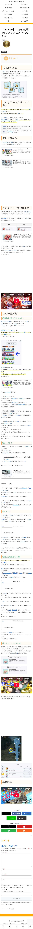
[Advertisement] (16, 187)
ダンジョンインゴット (11, 250)
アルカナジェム (5, 117)
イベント (3, 515)
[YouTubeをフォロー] (24, 826)
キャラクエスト (9, 321)
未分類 (4, 51)
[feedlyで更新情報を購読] (8, 830)
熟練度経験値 (21, 404)
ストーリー (14, 374)
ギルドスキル (4, 142)
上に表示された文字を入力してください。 (12, 891)
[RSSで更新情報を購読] (24, 830)
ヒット (4, 593)
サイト (3, 879)
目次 (10, 58)
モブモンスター (15, 421)
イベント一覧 (21, 332)
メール (3, 874)
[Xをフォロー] (8, 826)
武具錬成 (3, 218)
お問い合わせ (24, 923)
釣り (5, 562)
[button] (21, 818)
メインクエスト (7, 573)
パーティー (6, 452)
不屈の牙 (15, 573)
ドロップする (27, 211)
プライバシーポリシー (9, 923)
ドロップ (14, 76)
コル (4, 71)
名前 (3, 869)
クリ (15, 323)
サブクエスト (15, 402)
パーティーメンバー (9, 457)
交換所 (3, 519)
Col (12, 142)
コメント (4, 853)
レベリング (8, 392)
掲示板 (3, 321)
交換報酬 (23, 537)
